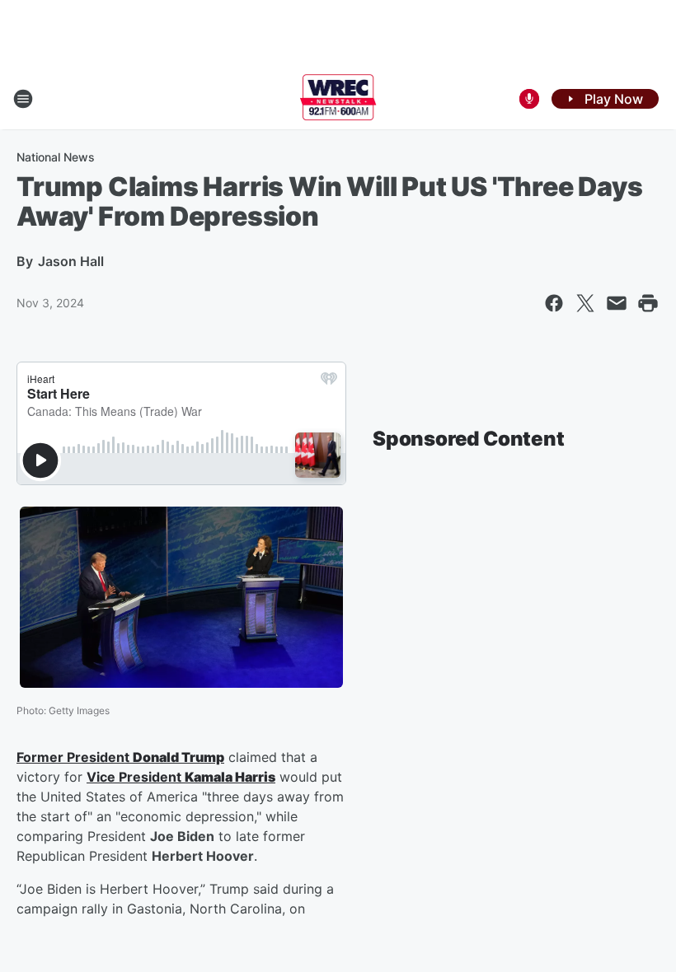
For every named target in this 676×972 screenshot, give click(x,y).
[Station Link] (338, 98)
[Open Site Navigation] (23, 99)
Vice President (136, 777)
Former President (74, 757)
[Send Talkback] (529, 99)
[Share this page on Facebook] (554, 303)
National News (55, 157)
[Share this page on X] (585, 303)
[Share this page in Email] (616, 303)
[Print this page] (648, 303)
